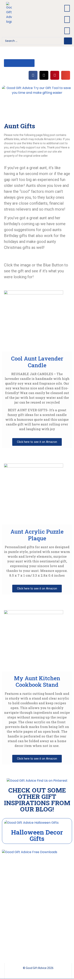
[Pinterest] (67, 19)
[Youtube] (67, 8)
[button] (33, 19)
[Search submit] (68, 40)
